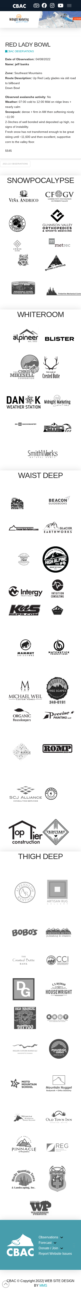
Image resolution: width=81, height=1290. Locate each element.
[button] (69, 5)
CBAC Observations (20, 51)
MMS (43, 1285)
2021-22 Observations (15, 164)
